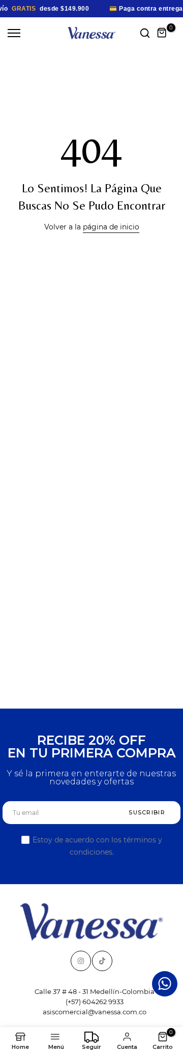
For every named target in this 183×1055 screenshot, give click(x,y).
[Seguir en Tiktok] (102, 961)
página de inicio (111, 226)
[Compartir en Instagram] (81, 961)
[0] (162, 33)
